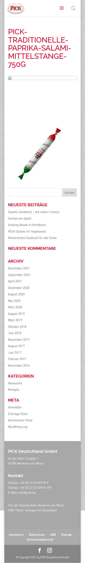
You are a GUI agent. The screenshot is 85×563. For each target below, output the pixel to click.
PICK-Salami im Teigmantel (27, 231)
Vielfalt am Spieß (19, 218)
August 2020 (16, 294)
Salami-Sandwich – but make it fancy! (34, 212)
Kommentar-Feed (20, 420)
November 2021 (19, 268)
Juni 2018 (14, 333)
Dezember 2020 (19, 288)
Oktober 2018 (17, 326)
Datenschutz (37, 534)
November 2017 (19, 339)
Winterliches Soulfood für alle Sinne (32, 238)
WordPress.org (17, 427)
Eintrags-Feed (17, 414)
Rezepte (13, 389)
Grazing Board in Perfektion (27, 225)
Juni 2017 (14, 352)
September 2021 (19, 275)
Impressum (16, 534)
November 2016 (19, 365)
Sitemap (66, 534)
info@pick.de (27, 492)
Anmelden (15, 407)
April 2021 (15, 281)
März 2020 (15, 307)
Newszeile (15, 383)
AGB (53, 534)
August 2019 (16, 314)
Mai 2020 (14, 301)
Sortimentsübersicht (40, 539)
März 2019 (15, 320)
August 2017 (16, 346)
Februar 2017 (17, 359)
